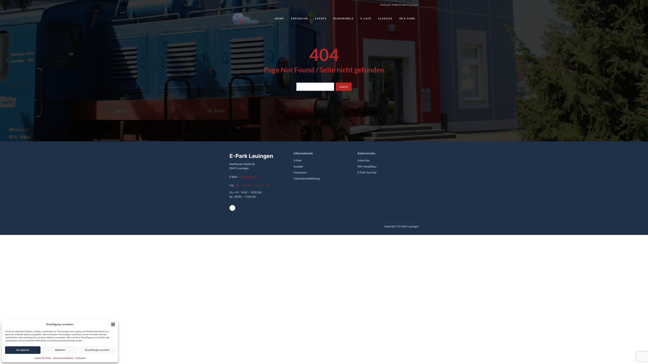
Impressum (80, 358)
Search (344, 86)
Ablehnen (60, 349)
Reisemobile (343, 18)
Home (279, 18)
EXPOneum (299, 18)
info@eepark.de (247, 177)
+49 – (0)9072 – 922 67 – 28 (252, 186)
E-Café (365, 18)
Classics (385, 18)
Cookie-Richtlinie (42, 358)
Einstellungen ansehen (97, 349)
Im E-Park (407, 18)
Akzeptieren (22, 349)
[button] (113, 324)
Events (321, 18)
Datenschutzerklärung (63, 358)
